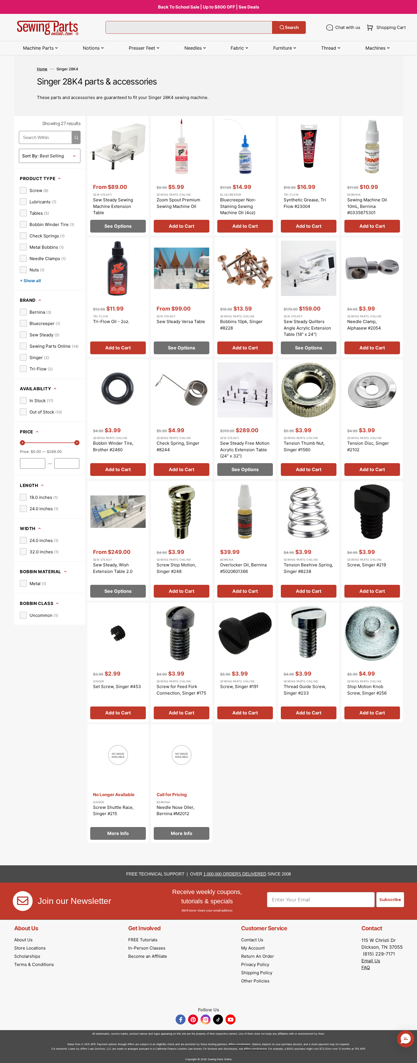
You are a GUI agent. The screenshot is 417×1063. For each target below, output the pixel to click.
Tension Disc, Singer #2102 (368, 446)
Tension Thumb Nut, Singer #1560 (304, 446)
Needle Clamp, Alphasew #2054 (364, 325)
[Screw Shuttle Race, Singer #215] (118, 783)
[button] (385, 27)
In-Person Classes (146, 948)
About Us (23, 939)
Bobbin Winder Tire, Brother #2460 (113, 446)
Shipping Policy (256, 972)
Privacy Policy (255, 964)
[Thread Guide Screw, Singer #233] (308, 662)
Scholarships (27, 956)
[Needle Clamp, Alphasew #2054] (372, 297)
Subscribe (390, 899)
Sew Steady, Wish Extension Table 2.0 (112, 568)
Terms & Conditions (34, 964)
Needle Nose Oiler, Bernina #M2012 (175, 811)
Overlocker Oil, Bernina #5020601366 (243, 568)
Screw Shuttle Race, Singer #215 (113, 811)
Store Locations (30, 948)
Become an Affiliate (147, 956)
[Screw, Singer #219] (372, 540)
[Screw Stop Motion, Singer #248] (181, 540)
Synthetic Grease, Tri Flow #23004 (305, 203)
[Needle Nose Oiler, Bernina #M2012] (181, 783)
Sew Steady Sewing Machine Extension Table (113, 206)
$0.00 (36, 451)
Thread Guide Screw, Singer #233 (305, 690)
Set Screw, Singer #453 (117, 686)
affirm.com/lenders (239, 1044)
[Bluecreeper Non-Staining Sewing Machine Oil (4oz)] (245, 175)
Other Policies (255, 981)
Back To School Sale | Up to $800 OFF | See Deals (208, 7)
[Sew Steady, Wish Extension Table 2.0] (118, 540)
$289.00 (54, 451)
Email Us (370, 960)
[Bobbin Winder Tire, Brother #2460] (118, 419)
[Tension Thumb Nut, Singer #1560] (308, 419)
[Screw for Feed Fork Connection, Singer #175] (181, 662)
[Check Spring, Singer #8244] (181, 419)
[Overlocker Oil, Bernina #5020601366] (245, 540)
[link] (34, 190)
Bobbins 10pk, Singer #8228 (241, 325)
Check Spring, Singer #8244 (178, 446)
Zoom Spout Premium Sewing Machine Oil (178, 203)
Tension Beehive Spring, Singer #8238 (308, 568)
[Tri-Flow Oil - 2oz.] (118, 297)
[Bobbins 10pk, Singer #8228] (245, 297)
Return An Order (257, 956)
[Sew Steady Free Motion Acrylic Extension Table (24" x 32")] (245, 419)
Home (42, 69)
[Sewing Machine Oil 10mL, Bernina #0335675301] (372, 175)
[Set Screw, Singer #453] (118, 662)
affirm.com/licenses (255, 1048)
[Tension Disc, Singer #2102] (372, 419)
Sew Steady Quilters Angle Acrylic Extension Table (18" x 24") (307, 328)
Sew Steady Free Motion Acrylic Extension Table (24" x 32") (244, 449)
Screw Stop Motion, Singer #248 (176, 568)
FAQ (365, 967)
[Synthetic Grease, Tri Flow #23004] (308, 175)
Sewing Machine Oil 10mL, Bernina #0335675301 (367, 206)
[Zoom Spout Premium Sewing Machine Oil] (181, 175)
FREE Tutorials (142, 939)
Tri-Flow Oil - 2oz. (111, 321)
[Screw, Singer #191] (245, 662)
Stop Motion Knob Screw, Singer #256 (367, 690)
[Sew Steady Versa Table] (181, 297)
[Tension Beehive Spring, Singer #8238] (308, 540)
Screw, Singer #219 (366, 565)
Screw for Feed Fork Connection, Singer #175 (181, 690)
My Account (253, 948)
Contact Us (252, 939)
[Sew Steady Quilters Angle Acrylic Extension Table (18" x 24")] (308, 297)
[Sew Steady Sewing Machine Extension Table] (118, 175)
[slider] (22, 442)
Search (292, 27)
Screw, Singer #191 (239, 686)
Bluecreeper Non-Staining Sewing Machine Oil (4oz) (238, 206)
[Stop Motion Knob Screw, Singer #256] (372, 662)
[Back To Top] (408, 1054)
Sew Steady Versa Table (181, 321)
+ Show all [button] (30, 280)
